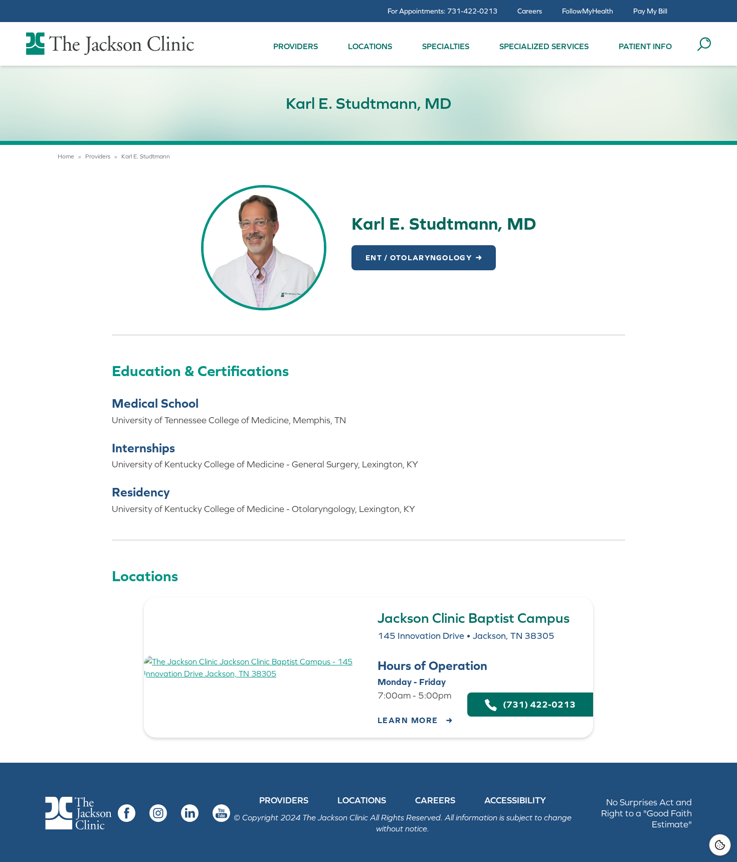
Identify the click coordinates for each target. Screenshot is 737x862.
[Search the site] (704, 44)
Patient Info (645, 46)
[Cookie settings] (720, 845)
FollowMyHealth (587, 11)
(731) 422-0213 (536, 704)
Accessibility (515, 800)
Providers (295, 46)
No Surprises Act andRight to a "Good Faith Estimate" (646, 813)
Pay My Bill (650, 11)
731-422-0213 (472, 11)
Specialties (445, 46)
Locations (370, 46)
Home (66, 156)
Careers (529, 11)
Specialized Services (544, 46)
